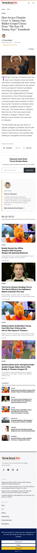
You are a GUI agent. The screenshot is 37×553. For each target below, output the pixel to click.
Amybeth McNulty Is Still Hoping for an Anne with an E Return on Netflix (21, 421)
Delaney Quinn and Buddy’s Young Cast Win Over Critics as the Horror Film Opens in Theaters (16, 328)
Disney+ (14, 436)
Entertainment (7, 520)
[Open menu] (33, 3)
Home (3, 9)
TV (3, 509)
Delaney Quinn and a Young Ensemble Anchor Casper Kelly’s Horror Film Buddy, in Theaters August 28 (18, 367)
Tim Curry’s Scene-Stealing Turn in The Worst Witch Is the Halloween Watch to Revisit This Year (17, 289)
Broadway (5, 524)
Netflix (14, 418)
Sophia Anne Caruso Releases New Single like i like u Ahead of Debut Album (23, 430)
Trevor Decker (8, 40)
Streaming (5, 516)
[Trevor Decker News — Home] (10, 3)
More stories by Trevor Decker (13, 208)
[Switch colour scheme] (29, 3)
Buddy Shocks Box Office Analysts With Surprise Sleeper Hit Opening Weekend (15, 250)
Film (8, 9)
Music (14, 427)
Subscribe (29, 170)
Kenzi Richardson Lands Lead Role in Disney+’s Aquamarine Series (21, 439)
